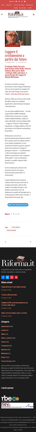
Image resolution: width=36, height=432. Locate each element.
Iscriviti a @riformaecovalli (18, 205)
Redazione (22, 62)
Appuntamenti (5, 326)
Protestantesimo (6, 361)
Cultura (3, 342)
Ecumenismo (5, 346)
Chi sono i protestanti (19, 5)
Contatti (16, 8)
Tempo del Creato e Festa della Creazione (13, 287)
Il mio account (22, 8)
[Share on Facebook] (11, 213)
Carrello (30, 8)
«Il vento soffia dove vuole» (9, 295)
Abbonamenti (29, 5)
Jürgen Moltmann (11, 230)
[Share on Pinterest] (18, 213)
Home (3, 5)
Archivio (3, 330)
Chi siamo (8, 5)
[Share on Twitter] (14, 213)
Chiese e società (6, 338)
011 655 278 (13, 420)
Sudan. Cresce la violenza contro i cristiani (14, 313)
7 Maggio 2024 (10, 62)
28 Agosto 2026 (6, 290)
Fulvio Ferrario (16, 227)
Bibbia (3, 334)
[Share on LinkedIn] (16, 213)
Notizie (3, 357)
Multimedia (4, 353)
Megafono (4, 349)
